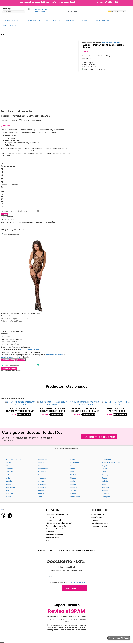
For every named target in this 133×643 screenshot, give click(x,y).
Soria (104, 472)
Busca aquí (6, 9)
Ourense (73, 490)
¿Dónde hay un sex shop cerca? (59, 523)
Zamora (105, 493)
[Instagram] (9, 515)
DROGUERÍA (71, 21)
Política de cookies (53, 537)
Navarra (73, 487)
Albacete (10, 465)
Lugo (72, 472)
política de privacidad (54, 355)
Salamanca (106, 459)
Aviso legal (50, 532)
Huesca (41, 493)
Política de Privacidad (30, 349)
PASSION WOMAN (114, 42)
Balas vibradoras (97, 514)
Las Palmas (74, 462)
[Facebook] (3, 515)
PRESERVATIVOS (9, 25)
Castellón (42, 462)
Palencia (73, 493)
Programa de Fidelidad (55, 520)
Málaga (73, 478)
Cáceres (9, 493)
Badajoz (9, 481)
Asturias (9, 475)
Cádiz (8, 497)
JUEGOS (85, 21)
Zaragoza (106, 497)
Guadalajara (43, 487)
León (72, 465)
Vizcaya (105, 490)
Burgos (9, 490)
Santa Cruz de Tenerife (111, 462)
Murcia (73, 484)
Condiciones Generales (55, 529)
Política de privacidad (76, 582)
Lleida (72, 468)
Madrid (73, 475)
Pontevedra (75, 497)
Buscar (4, 214)
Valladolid (106, 487)
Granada (42, 484)
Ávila (8, 478)
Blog (47, 540)
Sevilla (104, 468)
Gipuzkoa (42, 478)
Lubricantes (95, 520)
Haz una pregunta (9, 368)
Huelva (41, 490)
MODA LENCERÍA (33, 21)
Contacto (50, 517)
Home (3, 34)
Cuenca (41, 475)
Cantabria (42, 459)
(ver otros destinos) (66, 2)
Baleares (9, 484)
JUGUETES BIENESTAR (12, 21)
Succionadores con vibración (102, 529)
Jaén (40, 497)
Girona (41, 481)
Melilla (72, 481)
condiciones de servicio (10, 357)
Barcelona (10, 487)
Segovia (105, 465)
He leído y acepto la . (67, 582)
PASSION (105, 42)
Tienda (10, 34)
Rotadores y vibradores (100, 526)
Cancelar (21, 360)
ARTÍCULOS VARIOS (102, 21)
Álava (8, 462)
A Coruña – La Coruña (15, 459)
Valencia (105, 484)
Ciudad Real (43, 468)
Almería (9, 472)
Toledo (105, 481)
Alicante (9, 468)
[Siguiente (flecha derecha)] (3, 642)
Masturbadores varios (99, 523)
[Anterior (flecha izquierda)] (1, 642)
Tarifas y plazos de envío (56, 526)
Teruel (104, 478)
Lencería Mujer (96, 517)
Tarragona (106, 475)
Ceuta (40, 465)
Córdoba (42, 472)
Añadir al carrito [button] (24, 414)
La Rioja (73, 459)
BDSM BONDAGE (53, 21)
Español (114, 11)
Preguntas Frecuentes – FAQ (57, 514)
